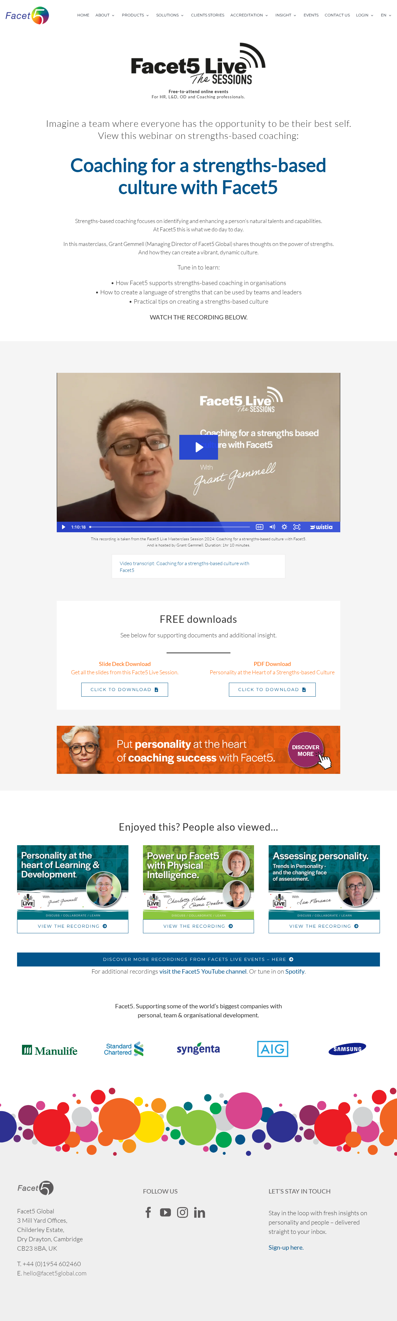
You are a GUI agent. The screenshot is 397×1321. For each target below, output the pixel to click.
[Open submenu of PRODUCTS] (149, 15)
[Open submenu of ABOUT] (115, 15)
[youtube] (165, 1212)
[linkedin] (199, 1212)
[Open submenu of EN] (392, 15)
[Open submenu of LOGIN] (374, 15)
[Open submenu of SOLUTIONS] (184, 15)
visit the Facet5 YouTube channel (203, 971)
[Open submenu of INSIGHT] (297, 15)
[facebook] (148, 1212)
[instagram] (182, 1212)
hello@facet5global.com (55, 1273)
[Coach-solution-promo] (198, 729)
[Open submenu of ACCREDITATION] (268, 15)
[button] (198, 566)
